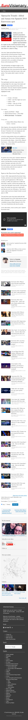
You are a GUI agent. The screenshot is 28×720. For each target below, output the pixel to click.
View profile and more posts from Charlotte (15, 264)
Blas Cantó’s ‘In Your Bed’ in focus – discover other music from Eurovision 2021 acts (18, 331)
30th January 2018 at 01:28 (15, 28)
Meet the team (9, 637)
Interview (8, 673)
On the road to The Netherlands (15, 668)
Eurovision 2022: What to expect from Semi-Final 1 (17, 475)
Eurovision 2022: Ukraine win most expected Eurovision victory (18, 433)
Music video (9, 688)
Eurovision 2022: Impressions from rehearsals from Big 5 (18, 322)
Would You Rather (10, 702)
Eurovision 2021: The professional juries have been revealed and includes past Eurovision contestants (18, 378)
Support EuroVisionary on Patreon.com (13, 235)
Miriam (2, 272)
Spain (17, 29)
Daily (4, 504)
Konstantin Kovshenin (18, 715)
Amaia (19, 271)
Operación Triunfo (8, 272)
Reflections (8, 695)
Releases (8, 696)
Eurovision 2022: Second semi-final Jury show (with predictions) (17, 454)
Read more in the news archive (20, 495)
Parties (9, 682)
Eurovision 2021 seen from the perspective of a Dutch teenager (17, 342)
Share (10, 25)
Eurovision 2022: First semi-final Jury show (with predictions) (18, 484)
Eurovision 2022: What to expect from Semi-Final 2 (17, 313)
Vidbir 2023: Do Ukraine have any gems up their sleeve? (17, 390)
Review (7, 698)
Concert (8, 659)
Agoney (9, 271)
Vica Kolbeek (14, 394)
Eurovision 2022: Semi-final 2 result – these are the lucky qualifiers (18, 443)
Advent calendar (9, 654)
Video (7, 701)
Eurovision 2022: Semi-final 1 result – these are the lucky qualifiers (18, 465)
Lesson (7, 676)
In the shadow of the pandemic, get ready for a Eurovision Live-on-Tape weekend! (17, 366)
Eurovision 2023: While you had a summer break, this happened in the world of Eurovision (16, 250)
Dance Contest (9, 660)
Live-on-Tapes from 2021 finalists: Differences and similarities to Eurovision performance (17, 354)
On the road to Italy (12, 667)
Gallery (7, 671)
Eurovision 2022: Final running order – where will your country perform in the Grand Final (17, 302)
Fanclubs (8, 670)
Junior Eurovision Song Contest (13, 674)
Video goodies (11, 687)
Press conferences (12, 684)
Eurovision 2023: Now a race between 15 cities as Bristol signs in (18, 422)
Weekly (8, 504)
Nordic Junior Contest (11, 691)
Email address (4, 501)
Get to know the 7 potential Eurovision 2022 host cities (18, 400)
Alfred (16, 271)
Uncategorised (9, 699)
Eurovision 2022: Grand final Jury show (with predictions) (18, 291)
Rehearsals (10, 685)
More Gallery (22, 598)
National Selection (11, 29)
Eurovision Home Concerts (12, 663)
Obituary (8, 693)
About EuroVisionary (10, 639)
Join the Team (9, 636)
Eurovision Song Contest (15, 270)
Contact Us (8, 634)
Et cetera (8, 662)
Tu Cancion (15, 272)
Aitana (13, 271)
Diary (9, 681)
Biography (8, 656)
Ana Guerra (23, 271)
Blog (7, 657)
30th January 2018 (5, 270)
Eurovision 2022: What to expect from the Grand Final (18, 282)
